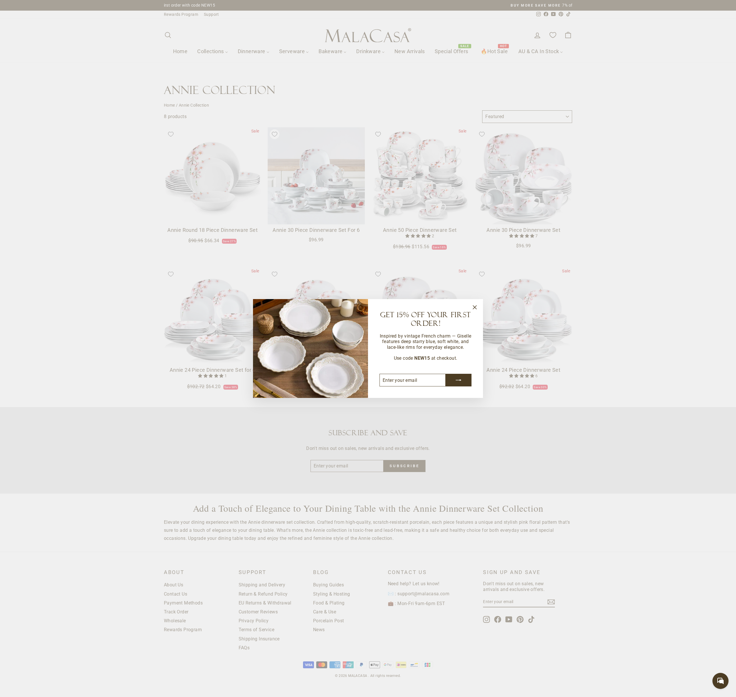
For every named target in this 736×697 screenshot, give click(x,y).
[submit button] (458, 380)
